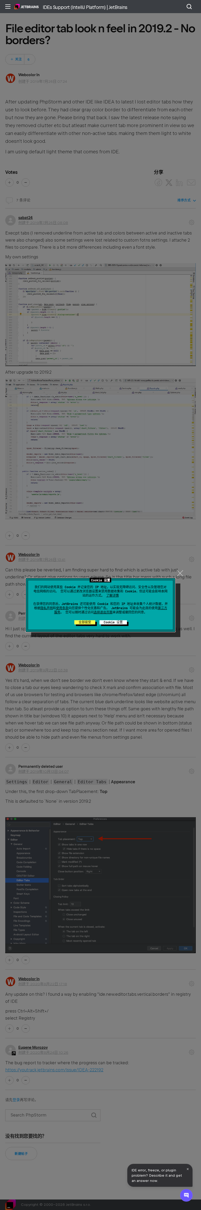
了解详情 (112, 595)
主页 (26, 6)
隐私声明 (46, 608)
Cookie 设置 (113, 622)
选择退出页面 (103, 612)
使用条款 (62, 608)
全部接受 (85, 622)
